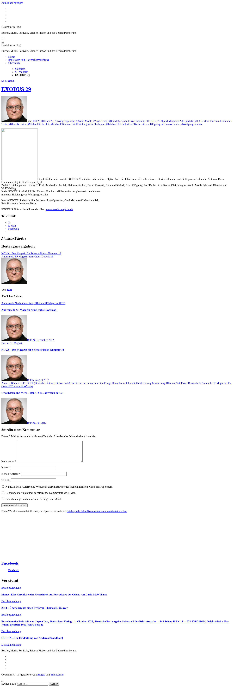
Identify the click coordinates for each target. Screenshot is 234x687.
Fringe (108, 383)
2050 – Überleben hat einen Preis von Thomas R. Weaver (34, 607)
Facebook (9, 563)
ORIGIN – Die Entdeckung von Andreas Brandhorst (32, 638)
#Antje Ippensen (66, 121)
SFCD (61, 303)
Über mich (14, 62)
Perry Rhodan (37, 303)
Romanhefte (195, 383)
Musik (156, 383)
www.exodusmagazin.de (59, 209)
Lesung (147, 383)
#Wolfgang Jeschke (191, 124)
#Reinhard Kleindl (116, 124)
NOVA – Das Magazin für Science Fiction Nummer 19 (32, 349)
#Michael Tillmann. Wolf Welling (69, 124)
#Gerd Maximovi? (171, 121)
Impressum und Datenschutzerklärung (28, 59)
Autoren (6, 383)
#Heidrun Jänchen (209, 121)
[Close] (2, 681)
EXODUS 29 (16, 89)
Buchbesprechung (11, 587)
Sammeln (207, 383)
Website (5, 480)
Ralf (35, 121)
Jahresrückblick (134, 383)
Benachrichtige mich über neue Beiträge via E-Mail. (33, 499)
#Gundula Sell (190, 121)
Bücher (5, 343)
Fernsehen (92, 383)
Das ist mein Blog (11, 26)
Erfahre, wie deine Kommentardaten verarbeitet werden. (97, 511)
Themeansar (57, 674)
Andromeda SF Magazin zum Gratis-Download (28, 309)
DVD (74, 383)
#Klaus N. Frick (17, 124)
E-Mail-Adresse (11, 473)
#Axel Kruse (100, 121)
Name (5, 467)
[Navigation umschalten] (2, 42)
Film (101, 383)
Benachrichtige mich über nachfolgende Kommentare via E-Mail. (40, 492)
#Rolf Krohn (134, 124)
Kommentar (8, 461)
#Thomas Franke (171, 124)
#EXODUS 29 (151, 121)
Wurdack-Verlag (24, 386)
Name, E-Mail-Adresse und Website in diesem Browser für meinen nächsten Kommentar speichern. (59, 486)
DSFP (23, 383)
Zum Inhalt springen (12, 2)
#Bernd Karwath (118, 121)
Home (11, 56)
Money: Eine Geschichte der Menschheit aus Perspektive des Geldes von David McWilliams (54, 594)
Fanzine (82, 383)
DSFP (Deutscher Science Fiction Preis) (49, 383)
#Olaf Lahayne (96, 124)
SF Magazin (8, 80)
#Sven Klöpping (151, 124)
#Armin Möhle (84, 121)
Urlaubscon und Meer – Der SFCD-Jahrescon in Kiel (32, 392)
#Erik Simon (135, 121)
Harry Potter (119, 383)
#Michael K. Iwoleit (38, 124)
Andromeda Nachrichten (15, 303)
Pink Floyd (181, 383)
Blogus (41, 674)
